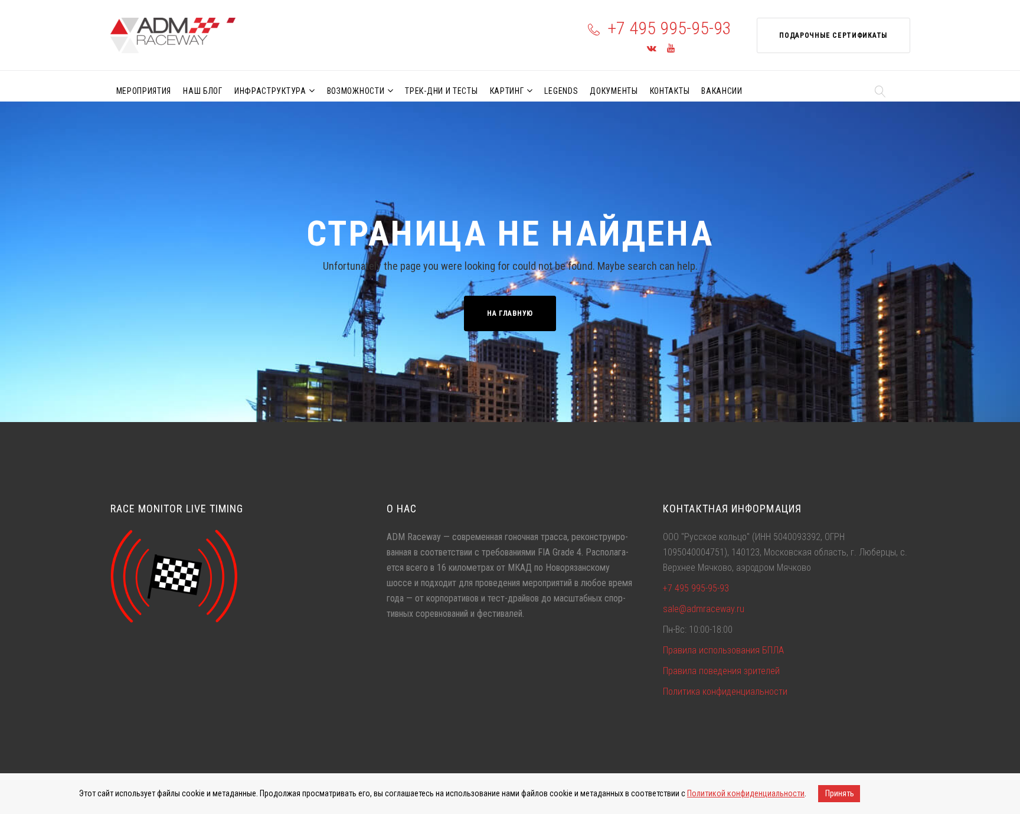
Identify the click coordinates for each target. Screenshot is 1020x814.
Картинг (507, 91)
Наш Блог (203, 91)
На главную (510, 313)
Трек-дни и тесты (441, 91)
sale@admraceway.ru (703, 608)
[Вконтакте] (651, 48)
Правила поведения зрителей (721, 670)
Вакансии (722, 91)
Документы (614, 91)
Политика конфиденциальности (725, 691)
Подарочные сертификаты (833, 35)
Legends (561, 91)
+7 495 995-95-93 (669, 28)
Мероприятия (144, 91)
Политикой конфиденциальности (746, 793)
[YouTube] (671, 48)
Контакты (670, 91)
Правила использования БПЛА (723, 650)
